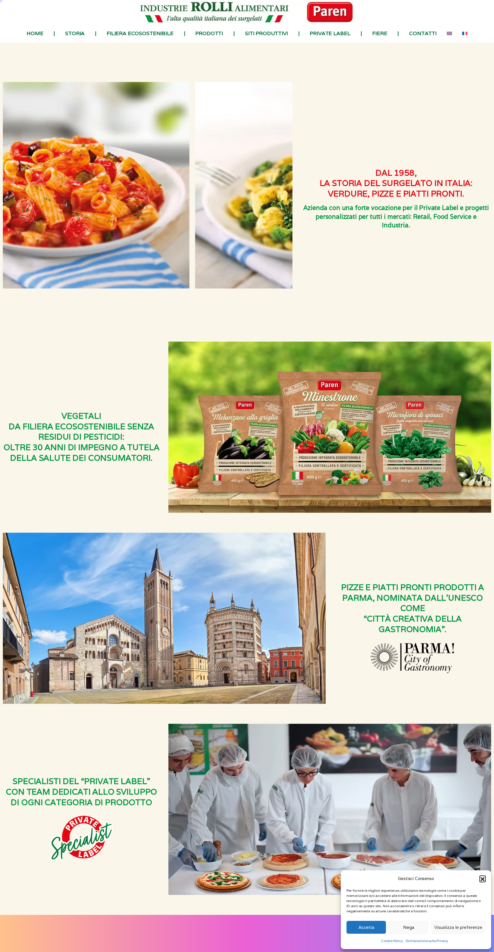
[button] (482, 878)
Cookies (218, 937)
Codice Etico (240, 937)
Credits (293, 937)
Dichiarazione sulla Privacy (427, 941)
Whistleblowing (269, 937)
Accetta (366, 927)
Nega (408, 927)
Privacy (201, 937)
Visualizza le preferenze (458, 927)
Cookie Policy (392, 941)
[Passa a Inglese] (449, 33)
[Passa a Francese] (465, 33)
